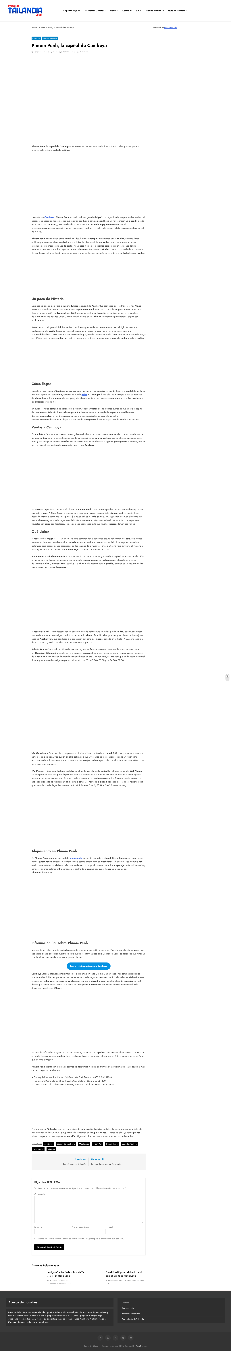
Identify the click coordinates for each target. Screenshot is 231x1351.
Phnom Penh (112, 1149)
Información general (100, 7)
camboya (48, 1149)
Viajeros (51, 1154)
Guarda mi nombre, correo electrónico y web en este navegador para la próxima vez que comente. (81, 1244)
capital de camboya (66, 1149)
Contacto (125, 1308)
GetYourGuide (170, 27)
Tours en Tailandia (71, 14)
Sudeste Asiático (187, 7)
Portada (35, 27)
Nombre (39, 1232)
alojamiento (76, 863)
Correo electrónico (81, 1232)
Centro (146, 7)
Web (111, 1232)
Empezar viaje (70, 7)
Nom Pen (97, 1149)
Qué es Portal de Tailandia (133, 1324)
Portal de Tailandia (41, 51)
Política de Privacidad (131, 1319)
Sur (164, 7)
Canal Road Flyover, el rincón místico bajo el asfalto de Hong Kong (125, 1279)
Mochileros (84, 1149)
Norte (126, 7)
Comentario (40, 1199)
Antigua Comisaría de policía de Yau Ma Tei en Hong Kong (66, 1279)
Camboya (36, 38)
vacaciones (38, 1154)
